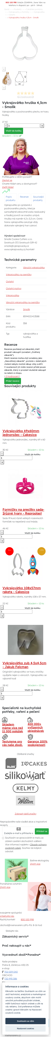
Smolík (26, 309)
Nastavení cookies (25, 1028)
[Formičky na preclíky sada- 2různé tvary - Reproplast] (25, 486)
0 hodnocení (26, 96)
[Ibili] (11, 763)
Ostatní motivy (13, 288)
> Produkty (17, 9)
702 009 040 (11, 971)
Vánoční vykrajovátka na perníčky (23, 302)
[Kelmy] (25, 788)
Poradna (33, 954)
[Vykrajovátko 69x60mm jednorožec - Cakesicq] (25, 407)
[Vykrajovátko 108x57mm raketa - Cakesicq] (25, 564)
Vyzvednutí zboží (14, 954)
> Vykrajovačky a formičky (18, 12)
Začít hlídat (8, 187)
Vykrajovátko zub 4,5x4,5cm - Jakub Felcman (24, 665)
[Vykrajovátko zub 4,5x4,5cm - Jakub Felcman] (25, 639)
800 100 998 (27, 919)
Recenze (24, 196)
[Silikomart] (25, 775)
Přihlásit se (41, 831)
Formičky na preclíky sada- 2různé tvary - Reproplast (23, 511)
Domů (6, 9)
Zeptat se (7, 180)
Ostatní (10, 281)
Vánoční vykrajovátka (34, 267)
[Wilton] (25, 800)
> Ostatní (11, 15)
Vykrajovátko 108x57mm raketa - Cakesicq (22, 590)
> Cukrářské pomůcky (34, 9)
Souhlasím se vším (25, 1021)
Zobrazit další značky (25, 813)
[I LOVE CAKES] (34, 763)
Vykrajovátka (12, 295)
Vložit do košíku (14, 131)
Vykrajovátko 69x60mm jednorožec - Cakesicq (21, 433)
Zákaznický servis (14, 936)
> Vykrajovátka (38, 12)
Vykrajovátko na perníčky (18, 274)
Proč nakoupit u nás (15, 945)
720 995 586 (10, 978)
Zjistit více (35, 863)
